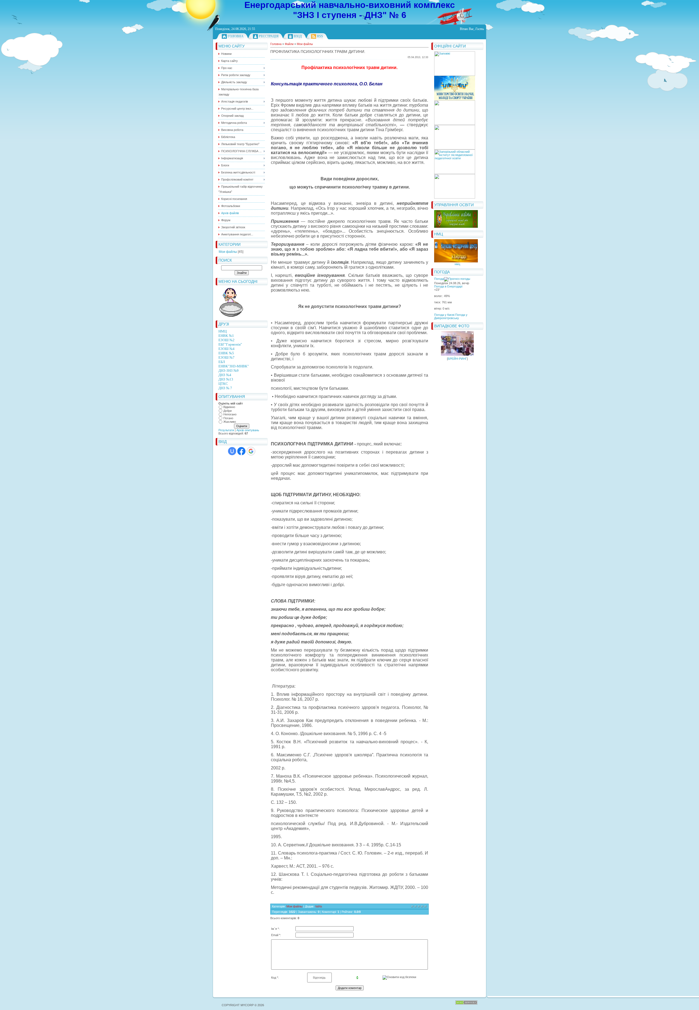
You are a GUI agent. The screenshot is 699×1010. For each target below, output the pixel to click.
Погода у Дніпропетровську (450, 316)
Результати (226, 430)
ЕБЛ (221, 362)
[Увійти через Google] (251, 451)
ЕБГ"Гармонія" (230, 344)
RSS (320, 36)
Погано (228, 418)
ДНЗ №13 (225, 379)
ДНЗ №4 (224, 375)
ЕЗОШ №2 (226, 340)
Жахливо (229, 422)
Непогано (229, 414)
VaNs (318, 906)
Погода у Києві (444, 314)
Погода (439, 278)
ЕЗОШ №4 (226, 349)
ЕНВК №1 (226, 336)
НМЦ (222, 331)
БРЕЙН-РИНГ (457, 358)
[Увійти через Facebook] (241, 451)
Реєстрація (269, 36)
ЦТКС (223, 384)
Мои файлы (228, 252)
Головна (236, 36)
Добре (227, 410)
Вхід (298, 36)
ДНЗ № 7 (225, 388)
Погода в (448, 286)
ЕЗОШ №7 (226, 357)
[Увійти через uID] (232, 451)
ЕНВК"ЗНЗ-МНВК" (233, 366)
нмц (457, 264)
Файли (289, 44)
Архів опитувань (247, 430)
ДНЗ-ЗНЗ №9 (228, 370)
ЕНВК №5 (226, 353)
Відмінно (229, 407)
